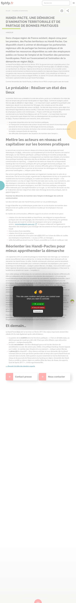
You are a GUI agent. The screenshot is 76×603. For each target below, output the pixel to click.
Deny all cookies (38, 307)
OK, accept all (38, 304)
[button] (72, 301)
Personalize (38, 311)
